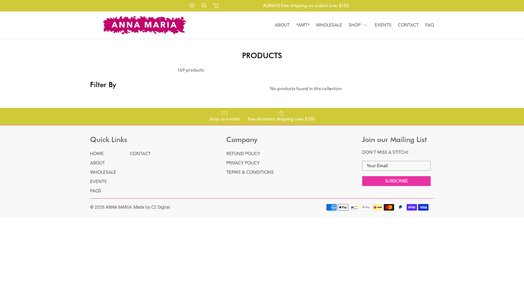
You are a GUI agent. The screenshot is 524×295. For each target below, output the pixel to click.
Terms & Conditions (250, 172)
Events (383, 25)
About (282, 25)
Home (97, 154)
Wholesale (329, 25)
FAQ (429, 25)
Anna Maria (119, 207)
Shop (355, 25)
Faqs (95, 191)
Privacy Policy (243, 163)
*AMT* (302, 25)
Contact (408, 25)
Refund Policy (243, 154)
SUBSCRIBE (396, 181)
